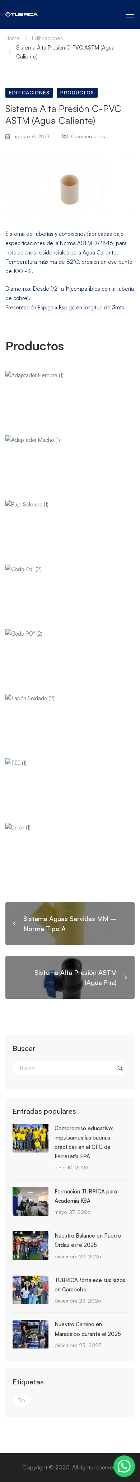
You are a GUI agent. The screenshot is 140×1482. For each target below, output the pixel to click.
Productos (77, 92)
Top (21, 1400)
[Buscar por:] (70, 1068)
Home (12, 38)
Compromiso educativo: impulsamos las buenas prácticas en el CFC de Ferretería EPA (84, 1142)
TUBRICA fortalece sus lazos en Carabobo (90, 1285)
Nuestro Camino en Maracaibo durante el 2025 (88, 1329)
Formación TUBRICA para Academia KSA (86, 1196)
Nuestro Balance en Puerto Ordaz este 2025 (88, 1240)
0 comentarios (88, 136)
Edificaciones (47, 38)
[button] (124, 1466)
